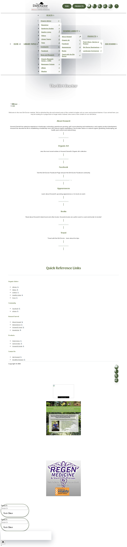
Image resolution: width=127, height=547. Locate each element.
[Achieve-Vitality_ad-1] (63, 496)
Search (4, 505)
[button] (116, 6)
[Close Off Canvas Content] (3, 542)
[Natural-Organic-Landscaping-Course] (63, 435)
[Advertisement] (63, 448)
